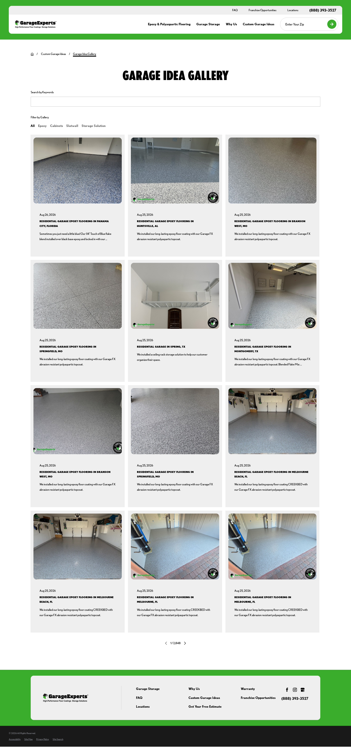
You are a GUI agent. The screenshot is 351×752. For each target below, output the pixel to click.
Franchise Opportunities (258, 698)
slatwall (72, 126)
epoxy (42, 126)
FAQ (139, 698)
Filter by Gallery (40, 117)
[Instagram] (295, 690)
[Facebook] (287, 690)
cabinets (56, 126)
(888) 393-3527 (322, 10)
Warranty (248, 689)
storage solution (94, 126)
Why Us (194, 689)
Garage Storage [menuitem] (208, 24)
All (33, 126)
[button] (78, 196)
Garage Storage (148, 689)
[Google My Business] (303, 690)
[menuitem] (15, 739)
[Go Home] (32, 54)
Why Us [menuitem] (231, 24)
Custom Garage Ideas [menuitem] (258, 24)
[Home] (35, 24)
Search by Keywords (42, 92)
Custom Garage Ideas (204, 698)
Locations (143, 706)
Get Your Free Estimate (205, 706)
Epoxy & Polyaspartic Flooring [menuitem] (169, 24)
